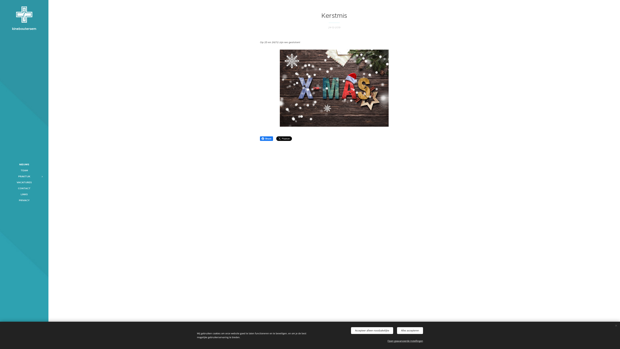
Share (268, 138)
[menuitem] (24, 164)
